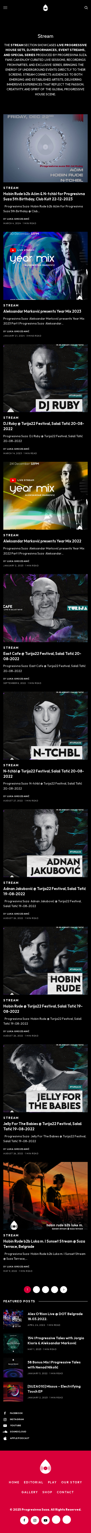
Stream (11, 188)
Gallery (29, 1492)
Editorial (34, 1482)
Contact (65, 1492)
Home (14, 1482)
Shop (47, 1492)
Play (52, 1482)
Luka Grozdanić (18, 218)
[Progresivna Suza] (45, 7)
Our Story (71, 1482)
